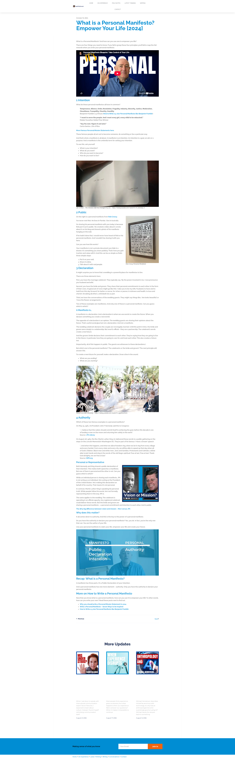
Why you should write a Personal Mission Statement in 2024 (103, 604)
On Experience (102, 3)
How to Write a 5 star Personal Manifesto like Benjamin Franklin (104, 609)
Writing (142, 3)
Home (91, 3)
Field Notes (116, 3)
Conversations (114, 757)
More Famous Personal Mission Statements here (95, 130)
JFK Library (90, 435)
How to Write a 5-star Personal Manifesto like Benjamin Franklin (128, 114)
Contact (118, 9)
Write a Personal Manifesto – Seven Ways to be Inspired (101, 607)
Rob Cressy (112, 217)
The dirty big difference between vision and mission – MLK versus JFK (103, 509)
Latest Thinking (130, 3)
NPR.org (89, 458)
